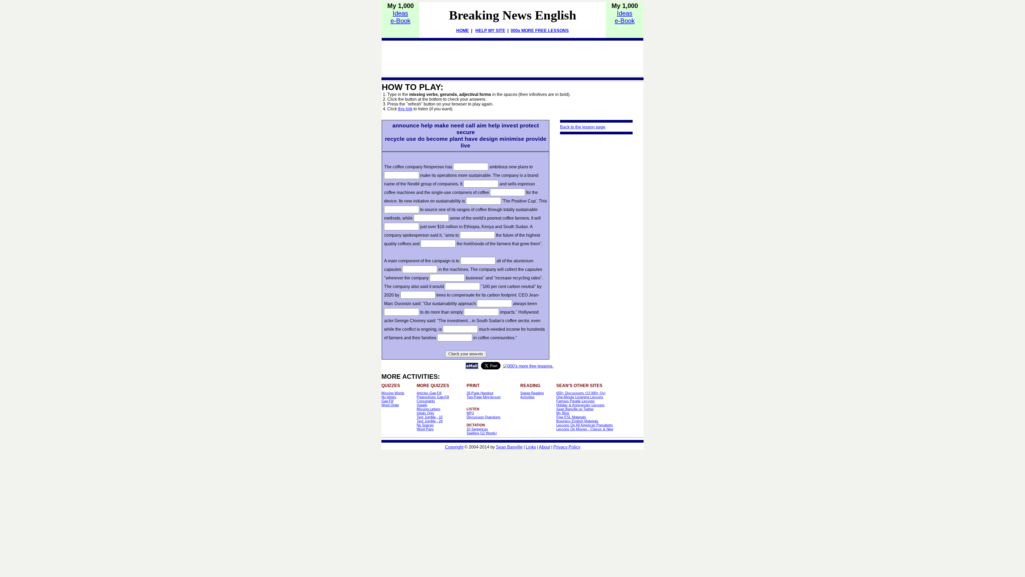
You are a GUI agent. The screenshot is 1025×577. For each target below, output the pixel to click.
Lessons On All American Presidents (584, 425)
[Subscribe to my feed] (528, 366)
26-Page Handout (480, 393)
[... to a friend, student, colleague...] (472, 367)
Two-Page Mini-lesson (483, 397)
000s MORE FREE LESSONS (540, 30)
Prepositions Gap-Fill (433, 397)
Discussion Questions (483, 417)
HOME (462, 30)
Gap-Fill (387, 401)
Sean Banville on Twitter (575, 409)
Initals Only (425, 413)
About (544, 447)
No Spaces (425, 425)
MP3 (470, 413)
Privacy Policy (566, 447)
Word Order (390, 405)
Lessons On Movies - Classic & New (584, 429)
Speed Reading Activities (532, 395)
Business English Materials (577, 421)
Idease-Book (401, 17)
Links (531, 447)
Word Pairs (425, 429)
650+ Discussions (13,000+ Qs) (580, 393)
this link (405, 109)
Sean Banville (509, 447)
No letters (388, 397)
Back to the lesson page (582, 127)
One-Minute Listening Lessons (579, 397)
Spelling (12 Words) (482, 433)
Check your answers (465, 354)
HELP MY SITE (490, 30)
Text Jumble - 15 (430, 417)
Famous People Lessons (575, 401)
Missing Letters (428, 409)
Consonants (426, 401)
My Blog (562, 413)
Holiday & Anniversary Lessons (580, 405)
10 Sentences (477, 429)
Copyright (454, 447)
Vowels (422, 405)
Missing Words (392, 393)
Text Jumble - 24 (430, 421)
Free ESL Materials (571, 417)
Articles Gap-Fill (429, 393)
